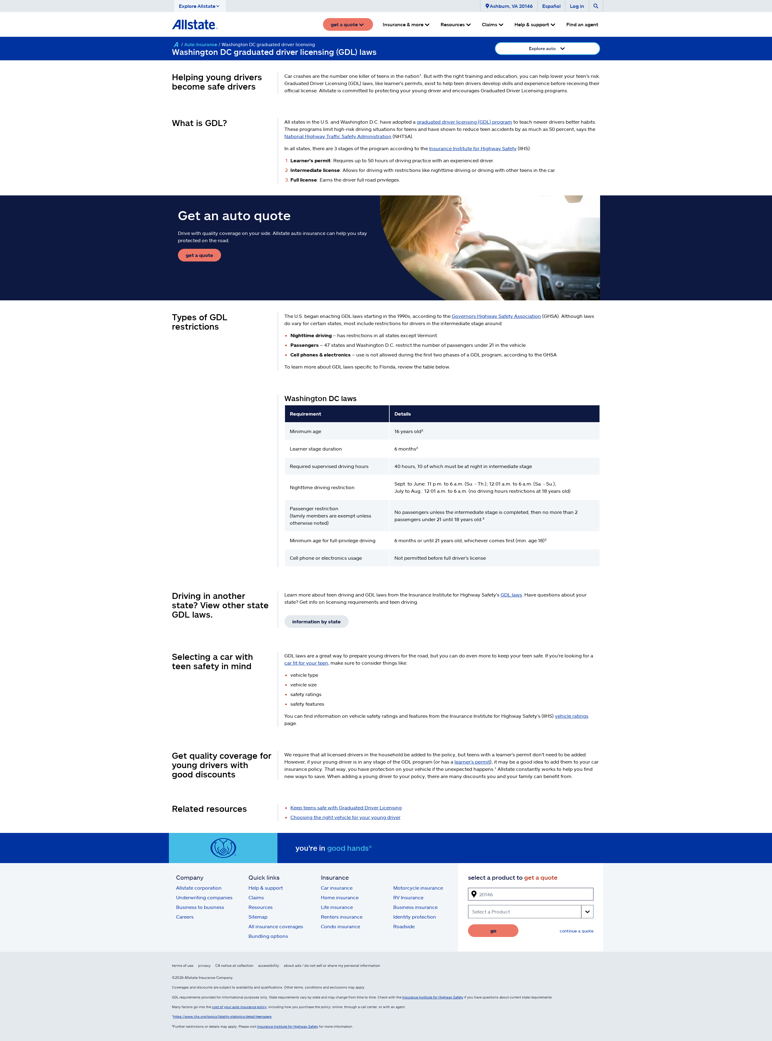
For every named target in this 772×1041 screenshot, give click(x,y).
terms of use (182, 965)
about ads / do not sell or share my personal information (332, 965)
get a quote (199, 255)
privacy (204, 965)
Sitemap (257, 916)
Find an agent (582, 24)
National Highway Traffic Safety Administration (337, 136)
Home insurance (340, 897)
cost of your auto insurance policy (239, 1007)
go (493, 930)
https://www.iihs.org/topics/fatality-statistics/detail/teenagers (222, 1016)
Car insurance (337, 888)
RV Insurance (408, 897)
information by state (316, 621)
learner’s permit (472, 761)
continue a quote (576, 930)
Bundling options (268, 936)
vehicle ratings (571, 716)
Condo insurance (340, 926)
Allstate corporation (199, 888)
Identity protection (414, 916)
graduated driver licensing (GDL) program (464, 122)
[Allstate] (176, 44)
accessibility (268, 965)
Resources (260, 907)
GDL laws (511, 594)
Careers (185, 916)
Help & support (265, 888)
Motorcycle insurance (418, 888)
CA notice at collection (234, 965)
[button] (200, 6)
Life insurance (337, 907)
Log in (577, 6)
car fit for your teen (306, 663)
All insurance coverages (275, 926)
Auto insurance (200, 44)
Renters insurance (341, 916)
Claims (256, 897)
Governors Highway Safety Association (496, 316)
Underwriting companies (204, 897)
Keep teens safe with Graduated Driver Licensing (346, 807)
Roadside (404, 926)
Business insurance (415, 907)
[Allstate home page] (195, 24)
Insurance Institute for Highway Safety (473, 148)
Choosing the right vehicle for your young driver (345, 817)
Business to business (200, 907)
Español (551, 6)
